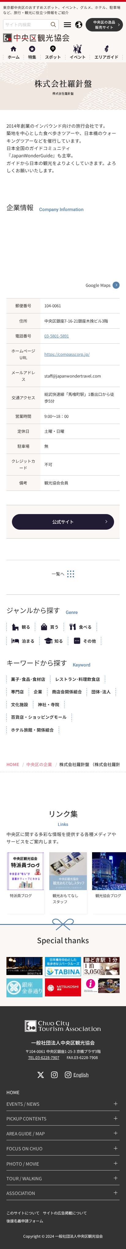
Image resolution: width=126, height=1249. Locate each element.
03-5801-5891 (56, 336)
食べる (85, 627)
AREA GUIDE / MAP (25, 1133)
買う (54, 627)
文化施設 (19, 704)
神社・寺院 (48, 704)
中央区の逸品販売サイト (104, 24)
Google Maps (98, 285)
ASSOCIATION (20, 1193)
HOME (13, 1092)
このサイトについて (22, 1213)
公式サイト (63, 521)
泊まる (28, 641)
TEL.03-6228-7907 (43, 1057)
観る (26, 627)
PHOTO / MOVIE (22, 1163)
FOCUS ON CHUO (24, 1148)
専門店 (17, 691)
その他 (89, 641)
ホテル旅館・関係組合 (32, 730)
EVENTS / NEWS (22, 1104)
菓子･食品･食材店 (28, 679)
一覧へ (58, 574)
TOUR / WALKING (24, 1178)
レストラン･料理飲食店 (77, 679)
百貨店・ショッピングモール (39, 717)
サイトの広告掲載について (65, 1213)
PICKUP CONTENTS (26, 1118)
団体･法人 (101, 691)
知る (58, 641)
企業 (38, 691)
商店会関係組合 (67, 691)
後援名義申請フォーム (24, 1221)
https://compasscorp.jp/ (67, 354)
